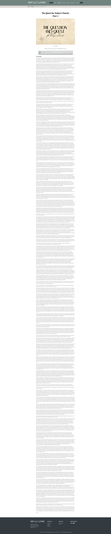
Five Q (70, 532)
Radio (48, 525)
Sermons (32, 6)
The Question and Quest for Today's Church (52, 48)
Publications (61, 523)
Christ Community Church (50, 532)
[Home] (36, 3)
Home (29, 6)
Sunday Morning (64, 48)
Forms (60, 524)
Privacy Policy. (64, 532)
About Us (49, 523)
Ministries (49, 524)
